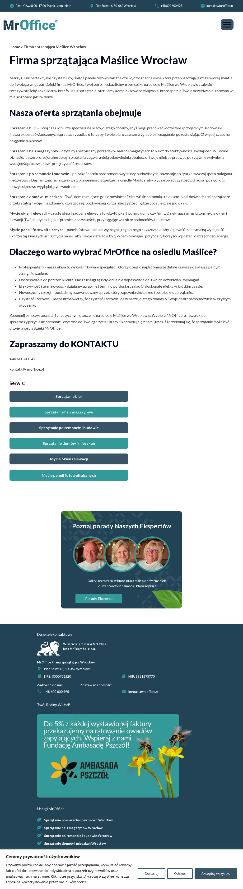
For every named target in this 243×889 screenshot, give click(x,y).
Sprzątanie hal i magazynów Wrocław (73, 828)
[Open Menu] (227, 24)
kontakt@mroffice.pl (220, 6)
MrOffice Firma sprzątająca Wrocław (66, 662)
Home (14, 46)
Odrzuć (180, 873)
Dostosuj (152, 873)
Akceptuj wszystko (215, 873)
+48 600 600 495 (171, 6)
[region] (121, 869)
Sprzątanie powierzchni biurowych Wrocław (78, 820)
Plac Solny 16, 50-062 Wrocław (116, 6)
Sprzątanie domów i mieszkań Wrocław (75, 843)
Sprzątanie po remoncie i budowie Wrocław (78, 836)
